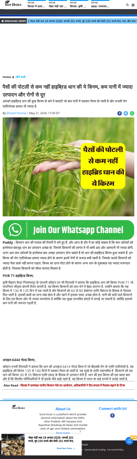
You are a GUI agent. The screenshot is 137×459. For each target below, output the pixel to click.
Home (7, 77)
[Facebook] (112, 415)
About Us (62, 409)
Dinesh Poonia (16, 113)
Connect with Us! (113, 408)
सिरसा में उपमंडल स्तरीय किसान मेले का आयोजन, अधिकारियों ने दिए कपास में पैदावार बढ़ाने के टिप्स (73, 385)
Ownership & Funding (95, 449)
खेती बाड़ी (21, 77)
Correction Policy (115, 449)
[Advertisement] (68, 50)
